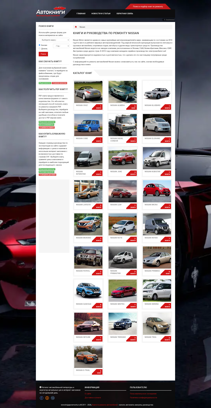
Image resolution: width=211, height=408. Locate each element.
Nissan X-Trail (83, 370)
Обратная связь (124, 13)
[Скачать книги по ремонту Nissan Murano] (88, 224)
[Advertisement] (54, 216)
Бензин (44, 45)
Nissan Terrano (118, 337)
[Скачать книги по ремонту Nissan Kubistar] (157, 158)
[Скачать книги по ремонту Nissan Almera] (123, 92)
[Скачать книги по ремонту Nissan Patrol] (88, 257)
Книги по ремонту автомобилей (105, 405)
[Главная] (76, 27)
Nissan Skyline (83, 337)
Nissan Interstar (81, 172)
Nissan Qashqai (83, 304)
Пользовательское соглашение (143, 394)
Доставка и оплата (93, 398)
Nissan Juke (116, 171)
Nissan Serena (152, 304)
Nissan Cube (82, 138)
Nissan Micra (151, 205)
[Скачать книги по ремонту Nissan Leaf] (123, 191)
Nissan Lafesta (83, 205)
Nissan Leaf (116, 205)
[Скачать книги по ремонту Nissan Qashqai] (88, 291)
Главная (81, 13)
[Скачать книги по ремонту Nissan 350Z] (88, 92)
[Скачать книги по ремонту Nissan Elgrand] (157, 125)
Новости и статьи (100, 13)
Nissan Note (116, 238)
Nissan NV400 (151, 238)
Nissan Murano (83, 238)
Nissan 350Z (82, 105)
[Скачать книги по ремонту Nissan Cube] (88, 125)
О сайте (88, 394)
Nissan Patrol (83, 271)
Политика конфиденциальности (143, 398)
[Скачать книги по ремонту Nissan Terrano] (123, 324)
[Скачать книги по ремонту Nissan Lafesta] (88, 191)
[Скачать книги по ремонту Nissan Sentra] (123, 291)
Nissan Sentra (117, 304)
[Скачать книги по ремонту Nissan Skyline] (88, 324)
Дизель (44, 49)
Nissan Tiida (150, 337)
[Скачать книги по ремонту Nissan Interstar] (88, 158)
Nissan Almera (117, 105)
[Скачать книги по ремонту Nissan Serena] (157, 291)
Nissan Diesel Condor (116, 139)
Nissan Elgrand (152, 138)
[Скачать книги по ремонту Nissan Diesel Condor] (123, 125)
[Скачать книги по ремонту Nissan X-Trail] (88, 357)
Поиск (43, 54)
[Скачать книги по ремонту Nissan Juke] (123, 158)
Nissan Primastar (115, 272)
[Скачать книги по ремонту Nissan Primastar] (123, 257)
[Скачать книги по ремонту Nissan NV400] (157, 224)
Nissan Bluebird (152, 105)
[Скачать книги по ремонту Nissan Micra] (157, 191)
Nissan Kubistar (152, 171)
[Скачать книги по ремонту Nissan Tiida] (157, 324)
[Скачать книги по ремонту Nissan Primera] (157, 257)
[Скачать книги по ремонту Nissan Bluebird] (157, 92)
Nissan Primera (152, 271)
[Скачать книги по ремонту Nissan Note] (123, 224)
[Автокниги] (51, 12)
